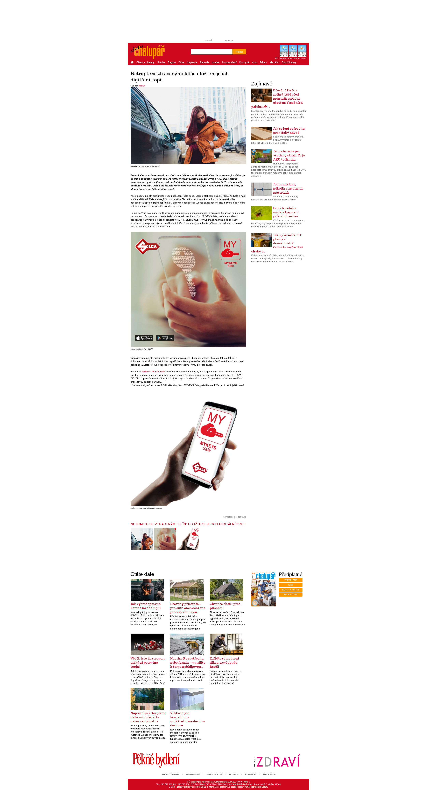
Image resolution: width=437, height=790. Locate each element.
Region (172, 62)
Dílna (181, 62)
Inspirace (192, 62)
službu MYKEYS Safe (153, 371)
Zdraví (208, 40)
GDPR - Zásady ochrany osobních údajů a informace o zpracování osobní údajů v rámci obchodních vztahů (218, 787)
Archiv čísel (291, 594)
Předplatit (290, 580)
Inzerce (233, 774)
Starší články (289, 62)
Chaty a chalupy (145, 62)
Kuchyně (244, 62)
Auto (254, 62)
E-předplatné (214, 774)
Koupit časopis (290, 590)
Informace (269, 774)
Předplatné (193, 774)
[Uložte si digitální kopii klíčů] (165, 539)
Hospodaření (229, 62)
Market (142, 86)
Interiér (216, 62)
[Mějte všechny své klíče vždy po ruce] (188, 539)
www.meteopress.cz (297, 58)
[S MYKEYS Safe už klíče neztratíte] (142, 539)
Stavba (161, 62)
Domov (229, 40)
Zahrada (204, 62)
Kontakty (250, 774)
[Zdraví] (276, 760)
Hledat (239, 51)
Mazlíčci (274, 62)
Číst (290, 585)
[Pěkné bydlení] (156, 760)
